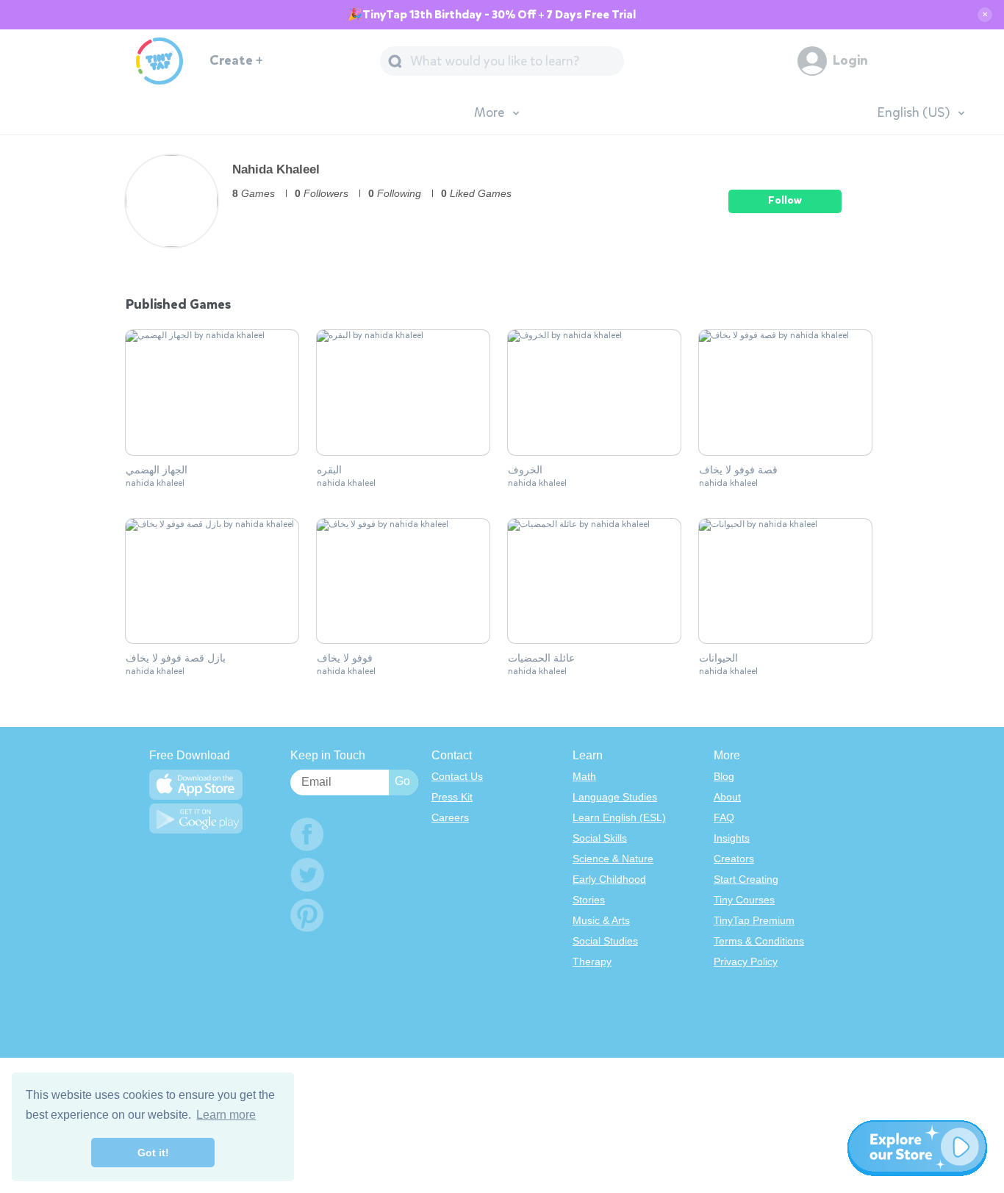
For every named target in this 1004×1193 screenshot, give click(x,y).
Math (584, 776)
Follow (785, 200)
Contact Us (457, 776)
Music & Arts (601, 920)
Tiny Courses (744, 900)
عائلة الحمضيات (541, 658)
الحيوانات (718, 658)
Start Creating (746, 879)
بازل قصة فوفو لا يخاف (176, 658)
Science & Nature (613, 858)
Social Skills (600, 838)
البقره (329, 470)
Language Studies (615, 797)
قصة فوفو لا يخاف (738, 470)
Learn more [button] (226, 1114)
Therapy (592, 961)
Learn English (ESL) (619, 817)
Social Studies (605, 941)
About (727, 797)
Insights (732, 838)
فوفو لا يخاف (345, 658)
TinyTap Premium (754, 920)
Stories (589, 900)
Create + (236, 60)
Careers (450, 817)
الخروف (525, 470)
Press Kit (452, 797)
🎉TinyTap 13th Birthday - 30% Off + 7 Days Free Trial (492, 15)
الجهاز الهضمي (156, 470)
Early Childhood (609, 879)
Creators (734, 858)
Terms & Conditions (759, 941)
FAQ (724, 817)
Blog (724, 776)
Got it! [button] (153, 1152)
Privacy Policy (746, 961)
